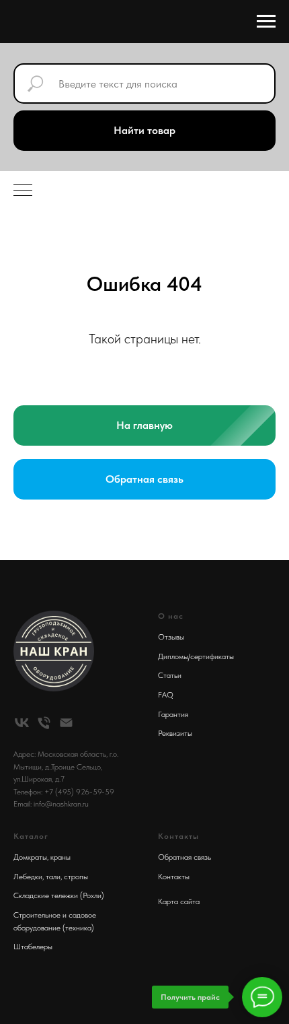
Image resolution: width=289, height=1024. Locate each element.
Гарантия (173, 714)
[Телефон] (44, 722)
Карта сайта (179, 901)
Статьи (169, 675)
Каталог (30, 836)
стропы (76, 876)
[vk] (21, 722)
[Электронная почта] (66, 722)
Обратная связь (184, 857)
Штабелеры (32, 946)
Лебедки (27, 876)
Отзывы (171, 637)
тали (53, 876)
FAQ (165, 694)
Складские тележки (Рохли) (58, 895)
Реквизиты (175, 733)
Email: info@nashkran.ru (51, 804)
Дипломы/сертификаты (196, 656)
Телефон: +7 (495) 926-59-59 (63, 791)
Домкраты (30, 857)
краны (60, 857)
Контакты (174, 876)
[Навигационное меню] (266, 21)
